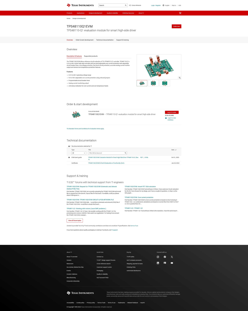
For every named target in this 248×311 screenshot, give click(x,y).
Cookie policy (80, 302)
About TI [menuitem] (141, 13)
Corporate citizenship (73, 281)
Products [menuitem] (69, 13)
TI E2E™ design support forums (106, 260)
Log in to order (171, 112)
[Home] (80, 5)
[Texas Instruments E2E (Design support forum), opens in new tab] (165, 263)
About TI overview (72, 256)
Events (69, 270)
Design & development (79, 18)
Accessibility (70, 302)
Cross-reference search (104, 263)
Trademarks (121, 302)
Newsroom (70, 263)
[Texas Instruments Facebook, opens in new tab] (165, 257)
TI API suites (130, 256)
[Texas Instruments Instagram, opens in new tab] (158, 257)
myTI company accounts (134, 260)
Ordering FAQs (131, 267)
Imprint (142, 302)
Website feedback (132, 302)
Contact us (100, 256)
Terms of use (111, 302)
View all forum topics (74, 220)
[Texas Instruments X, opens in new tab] (172, 257)
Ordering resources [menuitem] (128, 13)
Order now (176, 26)
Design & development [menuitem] (95, 13)
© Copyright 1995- (74, 307)
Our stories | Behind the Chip (75, 267)
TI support (114, 230)
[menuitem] (180, 13)
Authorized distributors (134, 270)
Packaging (100, 270)
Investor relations (72, 274)
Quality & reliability (102, 274)
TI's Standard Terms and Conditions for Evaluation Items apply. (85, 128)
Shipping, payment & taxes (135, 263)
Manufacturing (71, 277)
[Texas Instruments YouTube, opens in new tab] (172, 263)
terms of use (134, 225)
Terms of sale (101, 302)
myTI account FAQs (102, 277)
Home (68, 18)
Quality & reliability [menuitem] (112, 13)
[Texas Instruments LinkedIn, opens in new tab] (158, 263)
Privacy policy (91, 302)
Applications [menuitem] (80, 13)
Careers (69, 260)
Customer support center (104, 267)
